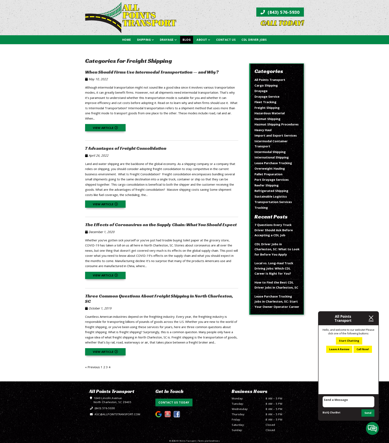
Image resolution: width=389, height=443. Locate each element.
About (202, 40)
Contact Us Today (173, 402)
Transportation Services (273, 202)
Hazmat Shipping (267, 119)
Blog (187, 40)
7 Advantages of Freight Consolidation (125, 148)
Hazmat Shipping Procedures (276, 124)
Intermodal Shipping (270, 152)
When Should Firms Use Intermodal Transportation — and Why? (152, 72)
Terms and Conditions (209, 441)
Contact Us (226, 40)
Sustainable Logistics (270, 196)
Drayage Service (266, 96)
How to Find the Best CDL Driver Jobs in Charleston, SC (276, 285)
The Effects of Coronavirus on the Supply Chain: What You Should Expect (161, 224)
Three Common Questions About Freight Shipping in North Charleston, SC (159, 298)
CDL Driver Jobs (254, 40)
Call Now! (363, 349)
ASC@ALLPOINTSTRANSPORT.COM (117, 414)
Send (367, 413)
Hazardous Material (269, 113)
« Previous (92, 367)
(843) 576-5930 (283, 12)
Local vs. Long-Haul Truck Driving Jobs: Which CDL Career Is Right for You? (273, 268)
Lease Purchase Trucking (273, 163)
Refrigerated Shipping (271, 191)
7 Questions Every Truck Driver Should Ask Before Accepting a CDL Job (273, 230)
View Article (103, 128)
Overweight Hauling (269, 168)
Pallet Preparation (268, 174)
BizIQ (326, 412)
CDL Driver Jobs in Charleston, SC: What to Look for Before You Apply (276, 249)
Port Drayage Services (271, 180)
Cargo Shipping (266, 85)
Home (126, 40)
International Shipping (271, 157)
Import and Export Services (275, 135)
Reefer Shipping (266, 185)
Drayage (167, 40)
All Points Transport (269, 80)
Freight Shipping (267, 108)
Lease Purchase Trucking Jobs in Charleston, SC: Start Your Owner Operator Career (276, 301)
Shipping (144, 40)
